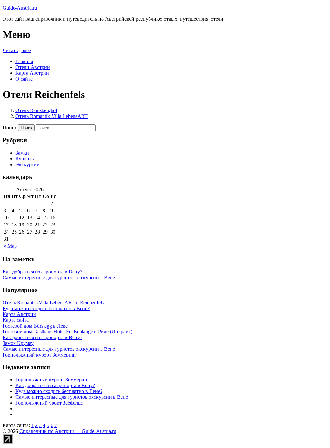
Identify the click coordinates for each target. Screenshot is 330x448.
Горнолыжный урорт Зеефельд (49, 402)
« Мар (10, 246)
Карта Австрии (32, 73)
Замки (22, 153)
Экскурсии (27, 164)
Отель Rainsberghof (36, 110)
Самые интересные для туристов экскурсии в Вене (59, 277)
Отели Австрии (32, 67)
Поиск (10, 127)
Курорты (25, 158)
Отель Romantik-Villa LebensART (51, 116)
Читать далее (17, 50)
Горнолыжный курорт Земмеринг (52, 379)
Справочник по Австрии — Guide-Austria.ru (67, 431)
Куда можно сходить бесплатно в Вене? (58, 391)
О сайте (24, 78)
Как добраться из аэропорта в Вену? (42, 271)
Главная (24, 61)
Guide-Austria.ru (20, 8)
